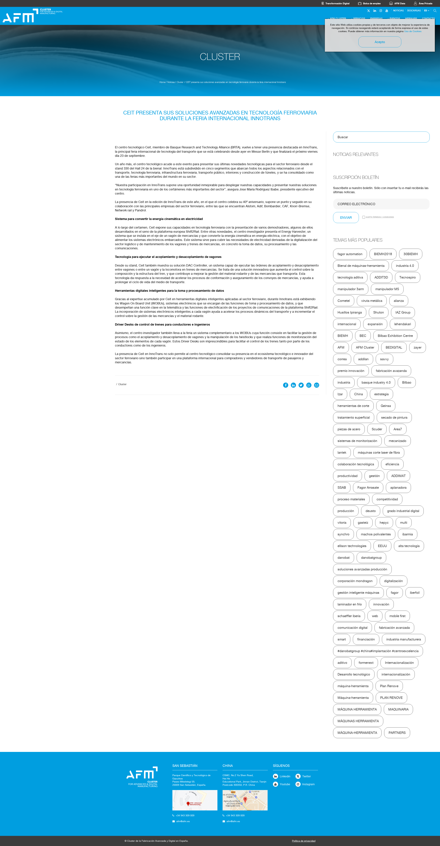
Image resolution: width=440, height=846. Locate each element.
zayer (417, 347)
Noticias (398, 10)
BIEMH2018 (383, 254)
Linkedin (285, 776)
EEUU (382, 546)
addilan (363, 359)
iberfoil (415, 592)
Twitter (306, 776)
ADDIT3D (381, 277)
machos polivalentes (376, 534)
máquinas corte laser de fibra (379, 452)
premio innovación (351, 371)
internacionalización (396, 674)
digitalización (393, 581)
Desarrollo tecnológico (354, 674)
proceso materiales (351, 499)
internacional (347, 324)
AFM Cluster (365, 347)
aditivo (342, 663)
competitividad (387, 499)
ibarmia (407, 534)
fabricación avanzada (394, 627)
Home (162, 82)
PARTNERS (397, 733)
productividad (348, 476)
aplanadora (398, 487)
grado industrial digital (403, 511)
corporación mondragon (355, 581)
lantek (342, 452)
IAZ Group (402, 312)
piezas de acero (349, 429)
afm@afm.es (183, 821)
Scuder (377, 429)
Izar (340, 394)
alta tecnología (409, 546)
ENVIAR (346, 217)
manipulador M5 (387, 289)
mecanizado (397, 441)
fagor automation (350, 254)
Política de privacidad (303, 840)
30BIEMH (411, 254)
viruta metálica (371, 301)
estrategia (381, 394)
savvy (384, 359)
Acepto (380, 42)
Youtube (285, 784)
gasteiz (363, 522)
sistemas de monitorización (357, 441)
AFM (341, 347)
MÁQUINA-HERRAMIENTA (357, 733)
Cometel (344, 301)
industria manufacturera (403, 639)
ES (425, 10)
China (358, 394)
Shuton (378, 312)
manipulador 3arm (351, 289)
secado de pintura (394, 417)
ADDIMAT (398, 476)
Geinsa (386, 406)
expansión (375, 324)
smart (342, 639)
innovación (381, 604)
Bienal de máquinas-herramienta (361, 266)
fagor (394, 592)
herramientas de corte (353, 406)
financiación (366, 639)
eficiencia (392, 464)
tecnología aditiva (350, 277)
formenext (366, 663)
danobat (344, 557)
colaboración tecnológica (356, 464)
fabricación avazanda (391, 371)
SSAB (342, 487)
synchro (343, 534)
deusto (371, 511)
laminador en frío (350, 604)
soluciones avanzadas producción (362, 569)
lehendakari (402, 324)
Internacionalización (399, 663)
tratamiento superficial (354, 417)
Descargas (414, 10)
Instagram (308, 784)
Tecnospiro (407, 277)
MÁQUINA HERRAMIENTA (357, 709)
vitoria (342, 522)
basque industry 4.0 (376, 382)
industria (344, 382)
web (375, 616)
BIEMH (343, 336)
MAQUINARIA (398, 709)
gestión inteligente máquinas (358, 592)
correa (342, 359)
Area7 (398, 429)
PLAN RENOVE (391, 698)
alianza (399, 301)
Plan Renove (389, 686)
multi (403, 522)
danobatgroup (371, 557)
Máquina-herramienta (353, 698)
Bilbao (406, 382)
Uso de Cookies (412, 31)
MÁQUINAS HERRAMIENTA (358, 721)
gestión (374, 476)
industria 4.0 (405, 266)
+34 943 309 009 (185, 815)
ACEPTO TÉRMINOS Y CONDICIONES (380, 217)
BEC (363, 336)
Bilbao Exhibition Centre (395, 336)
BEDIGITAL (394, 347)
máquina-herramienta (353, 686)
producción (346, 511)
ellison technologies (352, 546)
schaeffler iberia (349, 616)
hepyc (384, 522)
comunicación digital (352, 627)
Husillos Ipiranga (350, 312)
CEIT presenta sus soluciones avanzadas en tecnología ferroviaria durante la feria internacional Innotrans (236, 82)
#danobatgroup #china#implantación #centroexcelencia (378, 651)
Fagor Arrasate (368, 487)
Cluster (180, 82)
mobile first (397, 616)
